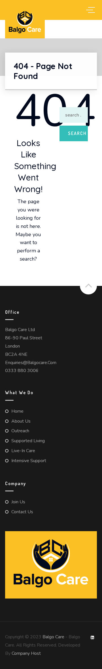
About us (21, 421)
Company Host (26, 653)
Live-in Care (23, 451)
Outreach (20, 431)
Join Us (18, 502)
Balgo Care (53, 637)
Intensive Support (28, 461)
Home (17, 411)
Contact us (22, 512)
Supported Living (28, 441)
